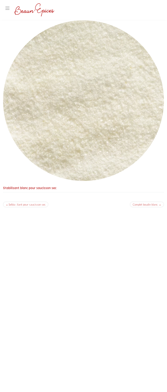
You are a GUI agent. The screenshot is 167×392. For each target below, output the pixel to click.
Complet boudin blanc (145, 204)
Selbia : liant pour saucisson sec (27, 204)
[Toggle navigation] (7, 8)
